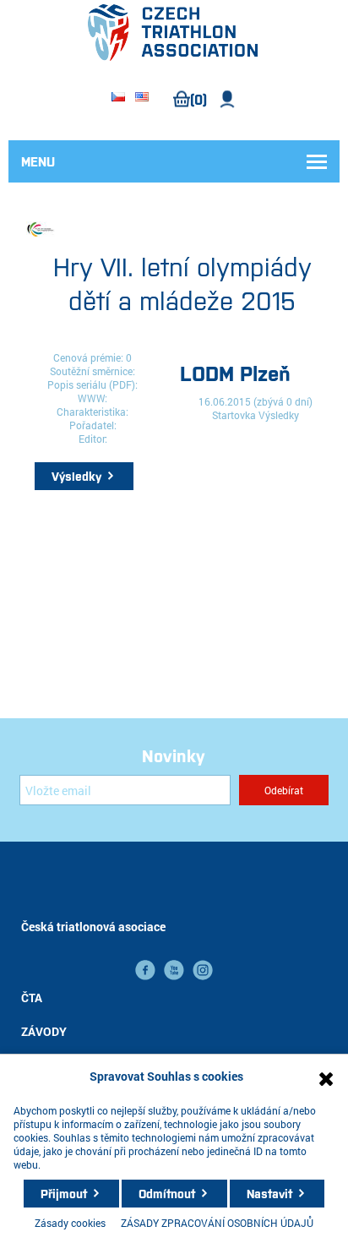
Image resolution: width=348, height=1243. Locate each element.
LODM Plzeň (235, 372)
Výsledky (76, 475)
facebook (145, 970)
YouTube (174, 970)
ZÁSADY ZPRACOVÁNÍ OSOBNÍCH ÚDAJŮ (217, 1222)
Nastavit (269, 1193)
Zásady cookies (70, 1222)
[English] (142, 98)
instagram (203, 970)
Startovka (234, 415)
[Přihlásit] (227, 99)
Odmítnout (167, 1193)
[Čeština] (118, 98)
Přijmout (64, 1193)
